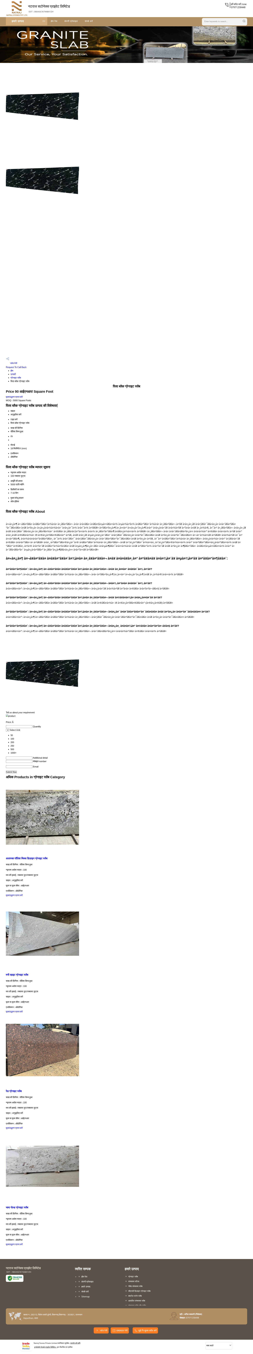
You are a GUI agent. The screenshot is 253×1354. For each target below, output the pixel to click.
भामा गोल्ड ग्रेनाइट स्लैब (17, 1207)
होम (12, 370)
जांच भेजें (13, 363)
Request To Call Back (16, 367)
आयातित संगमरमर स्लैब (136, 1300)
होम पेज (54, 21)
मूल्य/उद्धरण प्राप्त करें (14, 397)
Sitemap (85, 1296)
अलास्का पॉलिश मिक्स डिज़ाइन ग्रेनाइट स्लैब (26, 858)
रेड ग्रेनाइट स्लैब (14, 1091)
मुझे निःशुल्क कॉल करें (147, 1330)
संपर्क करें (89, 21)
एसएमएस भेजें (121, 1330)
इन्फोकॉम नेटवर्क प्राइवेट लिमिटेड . (45, 1347)
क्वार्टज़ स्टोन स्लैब (135, 1295)
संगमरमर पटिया (133, 1281)
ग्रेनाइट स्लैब (16, 377)
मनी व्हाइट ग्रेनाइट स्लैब (17, 974)
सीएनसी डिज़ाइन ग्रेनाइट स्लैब (139, 1291)
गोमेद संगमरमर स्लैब (135, 1286)
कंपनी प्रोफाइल (71, 21)
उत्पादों (13, 374)
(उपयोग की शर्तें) (75, 1343)
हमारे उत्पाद (18, 21)
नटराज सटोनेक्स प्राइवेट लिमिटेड (49, 8)
